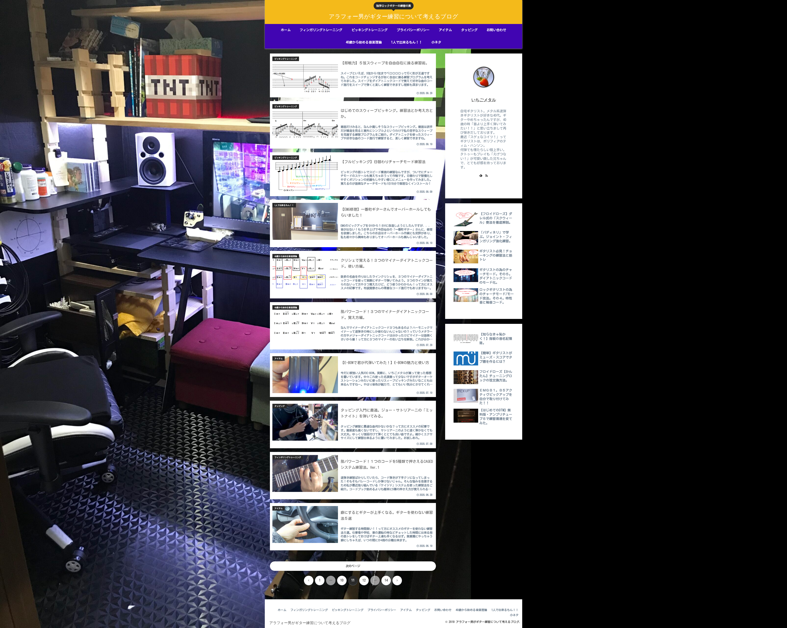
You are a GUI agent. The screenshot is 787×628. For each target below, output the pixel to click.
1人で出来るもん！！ (505, 610)
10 (341, 580)
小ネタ (514, 615)
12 (364, 580)
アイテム (406, 610)
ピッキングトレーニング (347, 610)
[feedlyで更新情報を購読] (480, 175)
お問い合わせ (443, 610)
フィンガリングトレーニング (309, 610)
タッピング (423, 610)
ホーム (282, 610)
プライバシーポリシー (381, 610)
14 (386, 580)
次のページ (353, 566)
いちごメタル (483, 100)
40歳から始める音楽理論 (471, 610)
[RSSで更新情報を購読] (486, 175)
